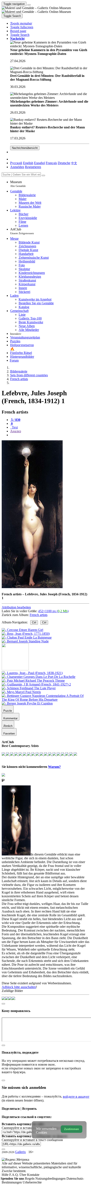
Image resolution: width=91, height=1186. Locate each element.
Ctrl (34, 622)
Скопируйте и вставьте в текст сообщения (32, 1140)
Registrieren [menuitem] (33, 167)
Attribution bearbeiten (16, 607)
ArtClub (22, 231)
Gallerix (20, 1152)
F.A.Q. (14, 1174)
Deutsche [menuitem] (64, 163)
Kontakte (33, 1174)
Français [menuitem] (51, 163)
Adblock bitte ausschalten (19, 987)
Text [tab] (14, 427)
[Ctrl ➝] (32, 673)
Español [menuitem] (39, 163)
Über (23, 1174)
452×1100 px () (53, 611)
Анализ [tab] (15, 431)
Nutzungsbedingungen (50, 1178)
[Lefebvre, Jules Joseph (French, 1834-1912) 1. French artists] (32, 587)
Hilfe (5, 1174)
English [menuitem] (28, 163)
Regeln (30, 1178)
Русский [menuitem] (16, 163)
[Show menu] (29, 4)
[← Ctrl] (25, 641)
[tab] (15, 420)
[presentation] (49, 435)
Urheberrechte (32, 1182)
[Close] (43, 175)
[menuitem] (74, 163)
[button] (21, 23)
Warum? (54, 766)
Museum (18, 184)
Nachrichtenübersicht (25, 148)
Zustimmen (71, 1129)
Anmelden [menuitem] (17, 167)
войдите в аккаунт (76, 1096)
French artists (38, 615)
